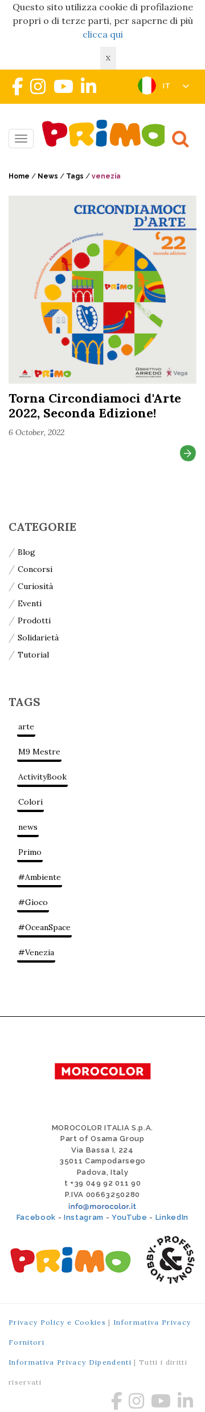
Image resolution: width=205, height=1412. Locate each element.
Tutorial (33, 655)
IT (168, 86)
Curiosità (35, 586)
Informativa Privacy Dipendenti (70, 1362)
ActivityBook (42, 777)
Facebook (36, 1217)
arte (26, 726)
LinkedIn (171, 1217)
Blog (26, 552)
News (48, 176)
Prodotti (34, 620)
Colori (30, 802)
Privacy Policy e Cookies (57, 1322)
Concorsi (35, 569)
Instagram (84, 1217)
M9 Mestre (39, 751)
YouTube (129, 1217)
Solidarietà (38, 637)
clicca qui (103, 34)
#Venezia (36, 952)
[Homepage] (108, 133)
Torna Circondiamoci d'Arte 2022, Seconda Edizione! (95, 405)
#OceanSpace (44, 927)
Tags (75, 176)
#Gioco (33, 902)
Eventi (30, 603)
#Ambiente (39, 877)
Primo (30, 852)
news (28, 827)
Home (19, 176)
